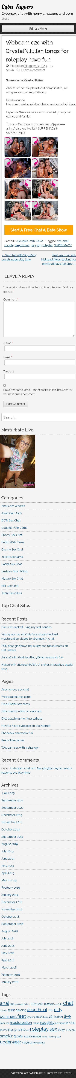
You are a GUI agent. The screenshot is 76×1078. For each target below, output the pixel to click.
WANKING (39, 1042)
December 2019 (11, 815)
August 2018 (9, 931)
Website (8, 371)
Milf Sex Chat (10, 586)
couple (8, 245)
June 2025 (8, 793)
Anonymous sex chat (15, 689)
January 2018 (10, 982)
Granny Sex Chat (12, 549)
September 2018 (12, 924)
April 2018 (7, 960)
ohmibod (60, 1022)
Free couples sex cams (16, 696)
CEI (60, 1004)
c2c (59, 241)
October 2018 (10, 916)
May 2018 (7, 953)
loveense (4, 1023)
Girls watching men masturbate (21, 718)
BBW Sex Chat (11, 520)
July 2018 (7, 938)
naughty (47, 1022)
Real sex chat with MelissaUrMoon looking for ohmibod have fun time (58, 259)
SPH (20, 1036)
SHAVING (70, 1030)
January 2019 (10, 895)
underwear (10, 1042)
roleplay (48, 245)
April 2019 (7, 873)
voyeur (27, 1042)
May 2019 (7, 866)
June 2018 (7, 945)
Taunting (52, 1037)
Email (7, 357)
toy (59, 1036)
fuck (45, 1016)
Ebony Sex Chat (11, 535)
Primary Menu (38, 28)
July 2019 (7, 851)
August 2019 (9, 844)
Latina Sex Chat (11, 564)
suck (44, 1036)
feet (21, 1016)
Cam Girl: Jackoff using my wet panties (26, 627)
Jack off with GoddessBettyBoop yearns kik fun (32, 657)
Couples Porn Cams (30, 241)
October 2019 (10, 829)
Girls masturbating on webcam (21, 711)
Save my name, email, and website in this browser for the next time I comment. (37, 392)
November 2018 (11, 909)
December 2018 (11, 902)
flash (39, 1016)
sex (53, 1029)
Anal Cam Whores (13, 506)
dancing (21, 1010)
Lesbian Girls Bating (14, 571)
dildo (50, 1010)
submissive (32, 1036)
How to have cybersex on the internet (25, 726)
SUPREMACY (63, 245)
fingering (31, 1017)
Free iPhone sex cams (15, 704)
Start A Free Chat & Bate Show (39, 230)
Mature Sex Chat (12, 578)
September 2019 (12, 836)
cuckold (3, 1010)
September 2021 (12, 800)
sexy (61, 1029)
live (67, 1016)
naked (36, 1023)
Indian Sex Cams (12, 556)
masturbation (21, 1022)
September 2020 (12, 807)
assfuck (19, 1004)
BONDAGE (37, 1004)
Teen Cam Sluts (11, 593)
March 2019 (9, 880)
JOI (51, 1016)
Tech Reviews (64, 1072)
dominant (8, 1016)
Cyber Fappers (17, 6)
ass (12, 1004)
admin (10, 70)
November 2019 (11, 822)
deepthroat (22, 245)
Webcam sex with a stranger (20, 747)
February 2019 (10, 887)
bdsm (27, 1004)
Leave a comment (33, 70)
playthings (7, 1029)
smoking (8, 1036)
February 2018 (10, 974)
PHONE (70, 1022)
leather (58, 1016)
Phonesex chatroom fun (17, 733)
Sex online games (12, 740)
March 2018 (9, 967)
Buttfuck (49, 1004)
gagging (36, 245)
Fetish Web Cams (12, 542)
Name (8, 343)
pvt (27, 1030)
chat (66, 241)
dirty (58, 1009)
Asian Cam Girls (11, 513)
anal (4, 1003)
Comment (10, 299)
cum (11, 1010)
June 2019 (7, 858)
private (20, 1030)
